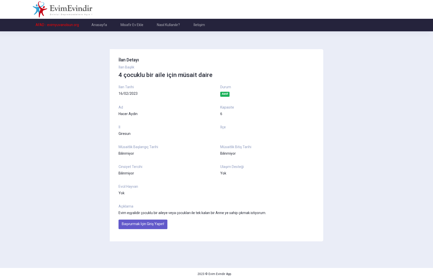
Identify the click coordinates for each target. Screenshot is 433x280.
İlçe (223, 127)
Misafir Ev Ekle (132, 25)
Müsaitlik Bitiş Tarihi (235, 147)
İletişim (199, 25)
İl (119, 127)
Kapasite (227, 107)
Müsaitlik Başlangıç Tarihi (138, 147)
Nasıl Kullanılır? (168, 25)
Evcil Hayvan (128, 186)
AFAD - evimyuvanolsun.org (57, 25)
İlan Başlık (126, 67)
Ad (121, 107)
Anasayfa (99, 25)
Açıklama (126, 206)
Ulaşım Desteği (232, 167)
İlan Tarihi (126, 87)
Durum (225, 87)
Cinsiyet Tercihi (130, 167)
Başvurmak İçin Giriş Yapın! (143, 224)
